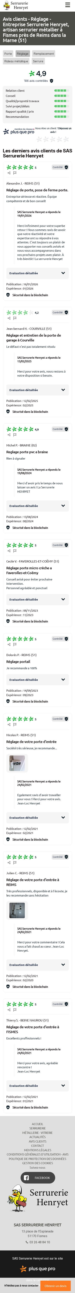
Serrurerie (37, 1128)
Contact (37, 1145)
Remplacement (44, 54)
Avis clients (37, 1141)
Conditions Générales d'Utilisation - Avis (37, 1154)
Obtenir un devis (56, 1286)
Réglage (22, 54)
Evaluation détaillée (23, 273)
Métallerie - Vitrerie (37, 1132)
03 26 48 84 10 (39, 1242)
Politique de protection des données (37, 1159)
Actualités (37, 1137)
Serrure (38, 61)
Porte (8, 54)
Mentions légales (37, 1150)
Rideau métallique (16, 61)
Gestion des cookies (37, 1163)
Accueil (37, 1124)
